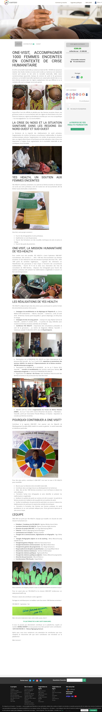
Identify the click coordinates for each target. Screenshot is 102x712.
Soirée (53, 691)
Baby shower (41, 692)
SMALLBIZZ (89, 2)
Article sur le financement (16, 692)
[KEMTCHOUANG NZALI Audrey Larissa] (67, 94)
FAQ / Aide (13, 701)
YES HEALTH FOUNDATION (78, 123)
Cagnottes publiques (76, 2)
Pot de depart (41, 695)
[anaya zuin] (70, 94)
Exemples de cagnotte (29, 693)
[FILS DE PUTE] (83, 94)
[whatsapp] (82, 77)
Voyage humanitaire (42, 697)
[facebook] (78, 77)
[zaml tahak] (80, 94)
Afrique (53, 700)
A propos (18, 44)
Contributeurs (28, 44)
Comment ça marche (61, 2)
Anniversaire (41, 701)
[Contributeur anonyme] (86, 94)
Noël (39, 700)
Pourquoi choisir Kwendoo (16, 696)
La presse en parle (15, 690)
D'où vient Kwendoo (15, 695)
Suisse (53, 697)
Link (75, 77)
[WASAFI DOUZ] (73, 94)
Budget (38, 44)
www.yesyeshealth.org (19, 593)
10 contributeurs (79, 62)
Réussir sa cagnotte (28, 690)
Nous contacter (14, 693)
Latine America (55, 698)
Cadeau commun (42, 691)
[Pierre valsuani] (70, 97)
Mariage (40, 698)
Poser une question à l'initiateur (77, 129)
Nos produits (27, 692)
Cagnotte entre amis (42, 694)
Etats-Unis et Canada (56, 692)
